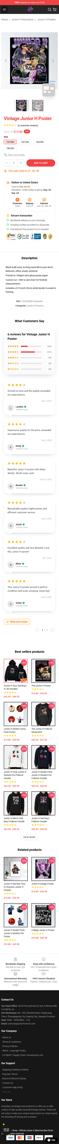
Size (6, 137)
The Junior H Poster (41, 685)
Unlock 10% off (6, 1130)
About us (6, 1037)
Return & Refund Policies (14, 1078)
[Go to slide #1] (21, 105)
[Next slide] (53, 60)
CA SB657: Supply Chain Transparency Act (22, 1055)
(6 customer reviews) (28, 125)
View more (29, 837)
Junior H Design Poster (42, 883)
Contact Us (7, 1083)
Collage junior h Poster (42, 930)
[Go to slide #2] (37, 105)
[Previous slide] (6, 60)
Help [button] (53, 1140)
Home (4, 19)
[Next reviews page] (52, 630)
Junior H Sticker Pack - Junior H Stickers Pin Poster (15, 933)
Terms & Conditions (11, 1042)
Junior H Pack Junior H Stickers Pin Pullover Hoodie (15, 775)
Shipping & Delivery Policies (15, 1069)
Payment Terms (9, 1074)
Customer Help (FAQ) (12, 1087)
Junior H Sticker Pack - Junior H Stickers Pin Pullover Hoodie (42, 775)
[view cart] (54, 9)
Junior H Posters (46, 19)
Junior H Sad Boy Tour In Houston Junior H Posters (14, 886)
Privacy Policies (9, 1046)
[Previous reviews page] (37, 630)
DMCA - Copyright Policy (14, 1050)
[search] (49, 9)
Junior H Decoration (22, 19)
